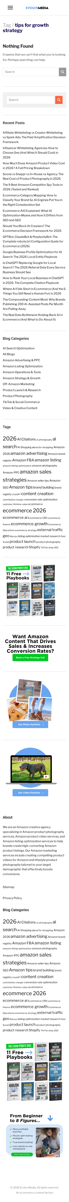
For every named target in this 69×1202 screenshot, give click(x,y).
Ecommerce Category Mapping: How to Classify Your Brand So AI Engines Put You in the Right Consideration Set (32, 200)
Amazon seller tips (38, 480)
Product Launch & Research (22, 390)
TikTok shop (47, 547)
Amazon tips (21, 487)
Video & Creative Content (20, 408)
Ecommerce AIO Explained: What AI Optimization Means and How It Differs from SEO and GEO (33, 215)
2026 (10, 438)
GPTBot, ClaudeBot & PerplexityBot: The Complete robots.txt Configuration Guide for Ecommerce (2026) (33, 241)
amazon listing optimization (17, 465)
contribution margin (13, 499)
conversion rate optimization (40, 499)
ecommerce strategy (26, 530)
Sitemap (8, 887)
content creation (37, 493)
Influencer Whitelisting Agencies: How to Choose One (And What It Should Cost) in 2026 (30, 152)
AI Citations (26, 439)
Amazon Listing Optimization (23, 366)
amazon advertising (28, 453)
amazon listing (48, 460)
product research (15, 547)
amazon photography (44, 465)
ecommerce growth (29, 523)
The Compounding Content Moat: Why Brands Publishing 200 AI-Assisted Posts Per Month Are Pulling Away (34, 304)
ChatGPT (16, 494)
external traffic (50, 530)
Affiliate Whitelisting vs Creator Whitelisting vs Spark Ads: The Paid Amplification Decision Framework (34, 137)
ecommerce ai (15, 517)
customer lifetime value (15, 504)
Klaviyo (13, 536)
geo (6, 535)
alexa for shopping (42, 447)
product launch (23, 541)
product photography (48, 541)
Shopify (34, 547)
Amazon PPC (11, 472)
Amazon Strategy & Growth (21, 378)
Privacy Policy (12, 898)
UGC (56, 547)
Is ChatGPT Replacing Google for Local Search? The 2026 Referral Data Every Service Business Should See (34, 267)
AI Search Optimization (18, 348)
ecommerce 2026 (24, 510)
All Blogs (9, 354)
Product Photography (18, 396)
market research (50, 536)
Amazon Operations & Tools (22, 372)
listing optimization (29, 536)
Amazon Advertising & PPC (21, 360)
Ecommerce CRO (37, 517)
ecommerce (35, 504)
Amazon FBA (23, 460)
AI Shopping (24, 447)
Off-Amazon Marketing (19, 384)
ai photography (44, 439)
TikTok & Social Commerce (21, 402)
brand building (43, 487)
